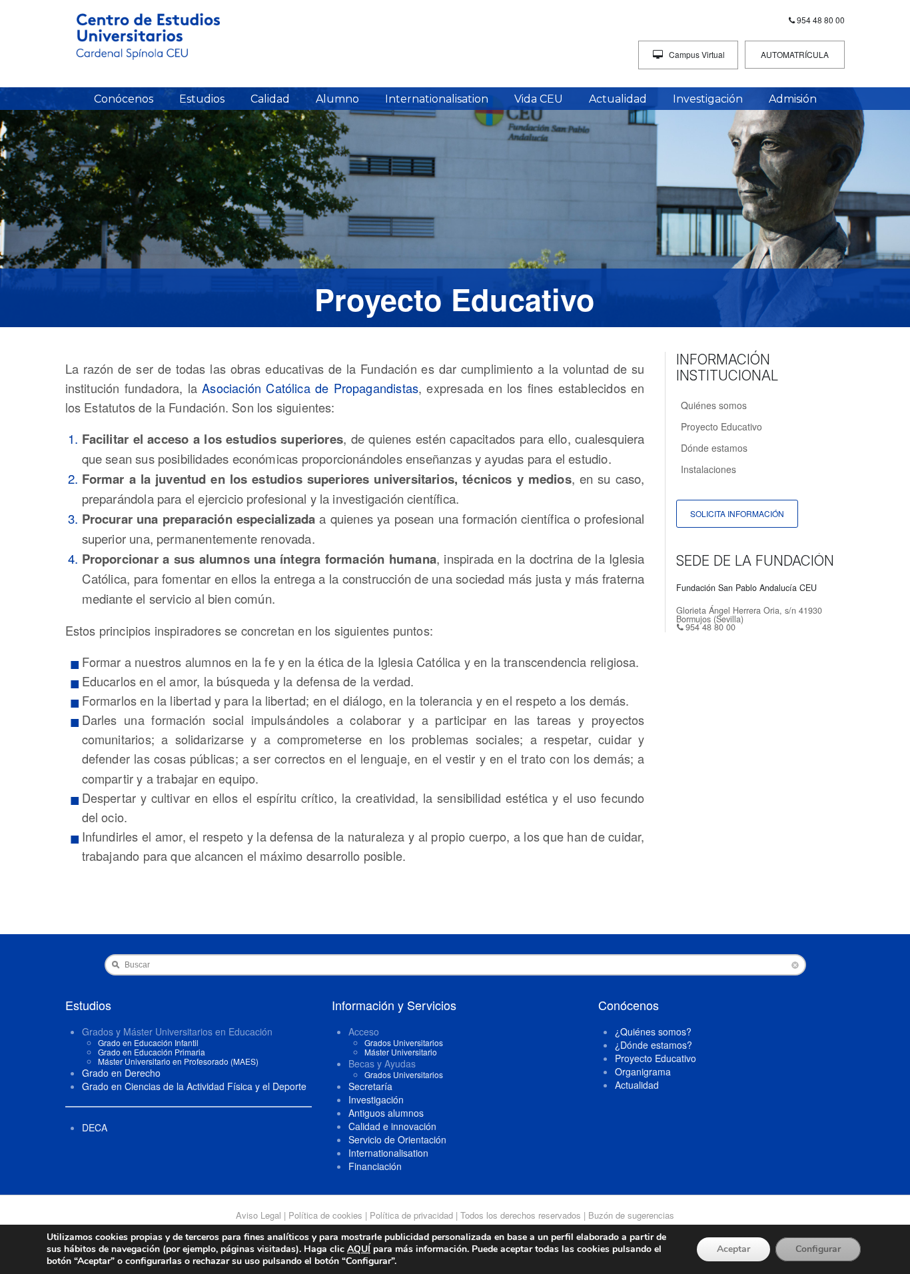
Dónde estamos (714, 447)
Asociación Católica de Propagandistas (310, 387)
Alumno (337, 99)
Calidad (270, 99)
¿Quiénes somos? (653, 1031)
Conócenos (123, 99)
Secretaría (370, 1086)
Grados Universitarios (403, 1042)
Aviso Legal (258, 1215)
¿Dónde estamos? (653, 1044)
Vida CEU (538, 99)
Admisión (793, 99)
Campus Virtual (696, 54)
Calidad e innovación (392, 1126)
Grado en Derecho (121, 1072)
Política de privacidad (411, 1215)
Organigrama (643, 1071)
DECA (94, 1127)
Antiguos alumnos (386, 1112)
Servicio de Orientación (397, 1139)
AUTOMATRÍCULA (795, 54)
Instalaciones (708, 469)
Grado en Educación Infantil (148, 1042)
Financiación (375, 1166)
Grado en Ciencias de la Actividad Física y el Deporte (194, 1086)
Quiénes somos (714, 405)
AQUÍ (358, 1249)
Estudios (202, 99)
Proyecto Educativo (721, 426)
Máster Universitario (400, 1051)
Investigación (708, 99)
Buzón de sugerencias (631, 1215)
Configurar (818, 1249)
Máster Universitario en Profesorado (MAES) (178, 1061)
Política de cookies (325, 1215)
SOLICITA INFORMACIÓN (737, 513)
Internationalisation (436, 99)
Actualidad (618, 99)
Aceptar (733, 1249)
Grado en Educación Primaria (151, 1051)
